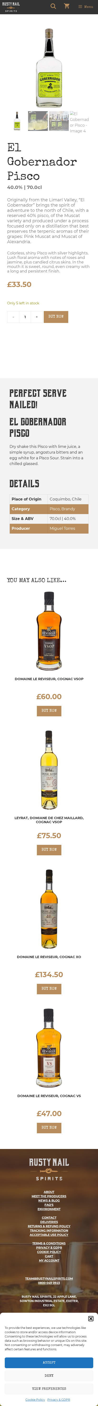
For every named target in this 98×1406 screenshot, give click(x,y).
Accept (49, 1363)
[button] (90, 1318)
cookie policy (49, 1252)
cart (49, 1256)
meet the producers (49, 1196)
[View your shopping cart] (66, 7)
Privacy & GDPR (58, 1399)
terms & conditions (49, 1243)
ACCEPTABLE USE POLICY (49, 1235)
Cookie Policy (35, 1399)
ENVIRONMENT (49, 1209)
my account (49, 1260)
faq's (49, 1205)
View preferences (49, 1389)
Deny (49, 1376)
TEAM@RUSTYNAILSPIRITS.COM (49, 1278)
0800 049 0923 (49, 1283)
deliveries (49, 1222)
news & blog (49, 1200)
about (49, 1192)
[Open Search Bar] (53, 7)
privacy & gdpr (49, 1247)
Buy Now (56, 317)
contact (49, 1217)
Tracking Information (49, 1230)
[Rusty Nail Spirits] (11, 7)
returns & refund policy (49, 1226)
